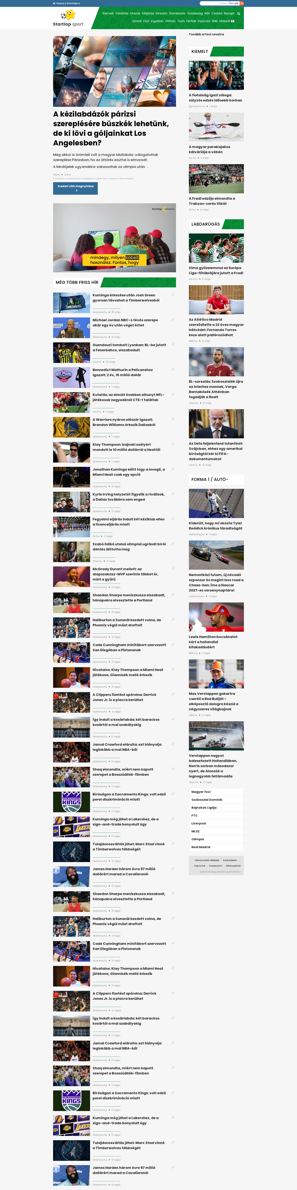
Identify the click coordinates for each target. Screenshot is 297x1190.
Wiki (215, 21)
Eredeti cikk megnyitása (76, 186)
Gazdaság (195, 13)
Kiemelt (108, 13)
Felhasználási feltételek (207, 860)
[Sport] (72, 18)
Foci (146, 21)
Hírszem (161, 13)
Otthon (170, 21)
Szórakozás (177, 13)
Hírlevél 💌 (226, 21)
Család (217, 13)
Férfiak (191, 21)
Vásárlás (122, 13)
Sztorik (137, 21)
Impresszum (215, 865)
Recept (229, 13)
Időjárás (148, 13)
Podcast (204, 21)
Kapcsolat (199, 865)
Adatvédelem (230, 860)
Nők (207, 13)
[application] (114, 237)
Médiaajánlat (233, 865)
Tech (181, 21)
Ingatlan (157, 21)
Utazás (135, 13)
